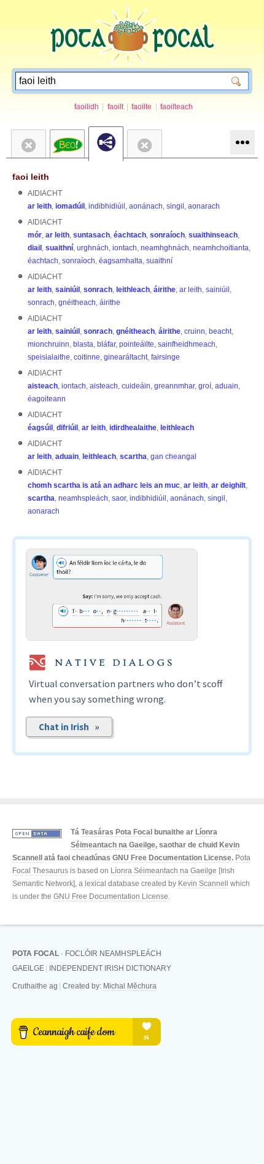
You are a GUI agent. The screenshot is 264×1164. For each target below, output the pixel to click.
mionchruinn (48, 344)
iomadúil (70, 206)
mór (35, 235)
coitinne (87, 357)
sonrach (97, 289)
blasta (83, 344)
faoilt (115, 106)
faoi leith (30, 177)
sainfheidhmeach (186, 344)
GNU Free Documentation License (171, 858)
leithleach (133, 289)
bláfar (106, 344)
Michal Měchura (130, 986)
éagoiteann (47, 399)
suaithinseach (213, 235)
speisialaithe (49, 357)
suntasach (91, 235)
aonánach (146, 206)
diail (35, 248)
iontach (124, 248)
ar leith (40, 206)
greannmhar (174, 386)
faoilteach (176, 106)
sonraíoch (167, 235)
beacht (220, 331)
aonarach (204, 206)
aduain (226, 386)
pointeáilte (136, 344)
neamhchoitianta (221, 248)
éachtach (130, 235)
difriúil (67, 427)
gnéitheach (77, 302)
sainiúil (67, 289)
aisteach (43, 386)
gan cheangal (173, 456)
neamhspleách (83, 498)
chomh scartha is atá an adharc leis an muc (104, 485)
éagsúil (40, 427)
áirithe (164, 289)
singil (175, 206)
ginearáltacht (125, 357)
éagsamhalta (120, 260)
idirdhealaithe (133, 427)
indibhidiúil (106, 206)
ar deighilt (228, 485)
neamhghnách (165, 248)
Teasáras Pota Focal (116, 832)
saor (119, 498)
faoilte (141, 106)
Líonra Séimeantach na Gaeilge (164, 870)
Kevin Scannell (203, 883)
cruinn (194, 331)
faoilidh (86, 106)
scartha (133, 456)
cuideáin (136, 386)
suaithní (59, 248)
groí (204, 386)
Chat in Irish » (69, 727)
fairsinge (165, 357)
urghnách (93, 248)
